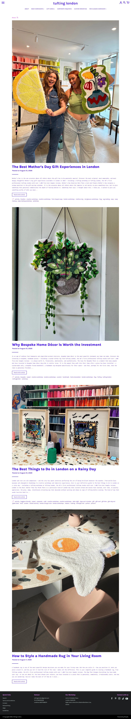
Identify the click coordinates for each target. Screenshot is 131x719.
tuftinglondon (16, 379)
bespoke (23, 377)
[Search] (124, 2)
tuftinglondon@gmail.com (41, 698)
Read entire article (19, 194)
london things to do (46, 503)
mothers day (79, 199)
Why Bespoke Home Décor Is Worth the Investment (56, 345)
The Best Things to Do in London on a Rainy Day (54, 469)
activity (17, 199)
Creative (22, 199)
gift (93, 501)
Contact (5, 703)
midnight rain (80, 503)
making (72, 503)
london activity (34, 503)
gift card (98, 501)
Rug (100, 199)
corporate (40, 501)
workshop (36, 201)
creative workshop (32, 199)
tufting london (107, 377)
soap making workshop (25, 201)
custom (59, 377)
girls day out (111, 501)
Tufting (99, 377)
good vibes (15, 503)
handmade (66, 377)
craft (45, 501)
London (26, 503)
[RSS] (17, 17)
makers (67, 503)
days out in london (85, 501)
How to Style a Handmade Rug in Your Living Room (56, 656)
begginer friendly (25, 501)
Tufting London (17, 717)
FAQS (4, 708)
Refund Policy (6, 705)
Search (5, 698)
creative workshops (45, 199)
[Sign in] (121, 2)
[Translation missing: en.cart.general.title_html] (128, 2)
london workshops (69, 199)
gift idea (104, 501)
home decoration (75, 377)
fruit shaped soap (57, 199)
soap (112, 199)
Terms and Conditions (9, 700)
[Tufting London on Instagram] (119, 699)
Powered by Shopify (122, 717)
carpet (29, 377)
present (93, 503)
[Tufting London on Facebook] (111, 699)
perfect (87, 503)
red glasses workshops (91, 199)
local (21, 503)
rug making (106, 199)
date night (76, 501)
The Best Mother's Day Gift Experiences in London (55, 167)
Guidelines (6, 710)
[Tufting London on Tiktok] (123, 699)
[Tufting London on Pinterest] (115, 699)
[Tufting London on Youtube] (126, 699)
